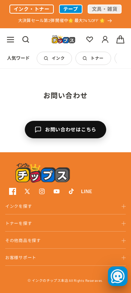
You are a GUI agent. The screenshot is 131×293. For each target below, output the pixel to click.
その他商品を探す (23, 240)
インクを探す (18, 206)
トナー (96, 58)
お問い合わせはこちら (70, 129)
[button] (10, 39)
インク (58, 58)
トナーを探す (18, 223)
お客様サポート (20, 257)
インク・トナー (32, 9)
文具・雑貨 (105, 9)
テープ (70, 9)
